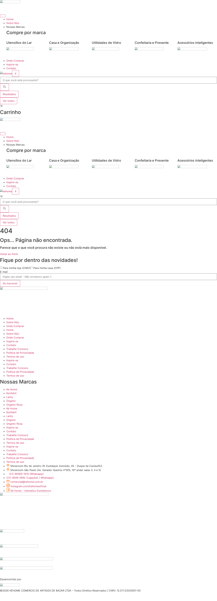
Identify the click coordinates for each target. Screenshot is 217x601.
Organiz (11, 400)
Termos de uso (15, 356)
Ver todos (8, 100)
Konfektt (11, 393)
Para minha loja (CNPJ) (17, 268)
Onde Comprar (15, 60)
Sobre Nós (12, 23)
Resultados (9, 94)
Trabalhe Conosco (17, 349)
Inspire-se (12, 64)
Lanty (9, 397)
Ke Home (11, 389)
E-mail (4, 271)
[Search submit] (4, 87)
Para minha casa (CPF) (47, 268)
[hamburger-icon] (2, 15)
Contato (11, 68)
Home (10, 19)
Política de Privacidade (20, 352)
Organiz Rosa (14, 404)
